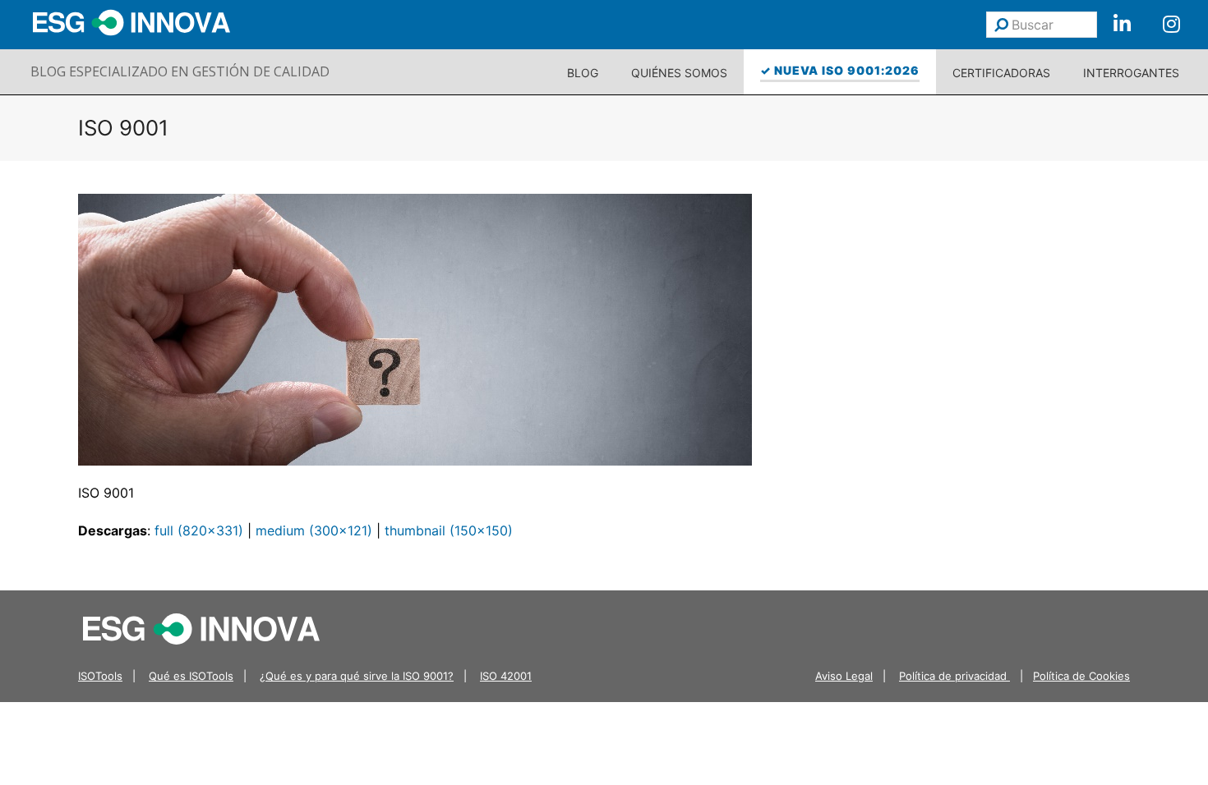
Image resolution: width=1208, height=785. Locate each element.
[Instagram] (1171, 25)
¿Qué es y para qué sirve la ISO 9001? (357, 675)
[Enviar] (1001, 24)
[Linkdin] (1122, 25)
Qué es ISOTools (191, 675)
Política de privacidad (954, 675)
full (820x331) (198, 530)
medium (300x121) (314, 530)
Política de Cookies (1081, 675)
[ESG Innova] (201, 628)
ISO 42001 (506, 675)
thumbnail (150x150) (449, 530)
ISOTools (100, 675)
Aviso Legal (844, 675)
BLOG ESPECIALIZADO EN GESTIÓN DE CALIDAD (180, 71)
